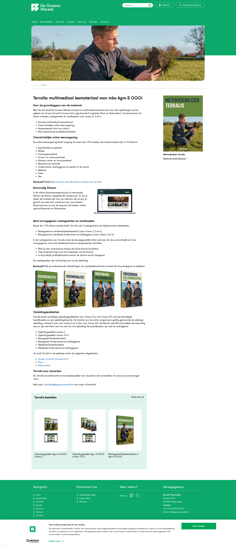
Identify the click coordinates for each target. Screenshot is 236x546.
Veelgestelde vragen (87, 495)
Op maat (60, 22)
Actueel (70, 22)
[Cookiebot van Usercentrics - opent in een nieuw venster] (32, 541)
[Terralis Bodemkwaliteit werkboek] (75, 289)
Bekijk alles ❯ (137, 397)
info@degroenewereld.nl (179, 512)
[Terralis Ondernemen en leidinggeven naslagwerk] (103, 289)
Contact (105, 22)
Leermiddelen (46, 22)
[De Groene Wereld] (45, 7)
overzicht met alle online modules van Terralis (78, 181)
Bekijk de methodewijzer (174, 158)
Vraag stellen (84, 498)
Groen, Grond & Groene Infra (53, 359)
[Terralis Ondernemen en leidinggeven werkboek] (132, 289)
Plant (40, 362)
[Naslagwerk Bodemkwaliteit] (46, 289)
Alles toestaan (199, 526)
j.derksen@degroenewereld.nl (58, 384)
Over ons (81, 22)
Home (34, 22)
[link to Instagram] (137, 495)
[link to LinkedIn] (131, 495)
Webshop (83, 501)
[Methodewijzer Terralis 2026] (183, 123)
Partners (93, 22)
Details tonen (54, 541)
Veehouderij (44, 365)
